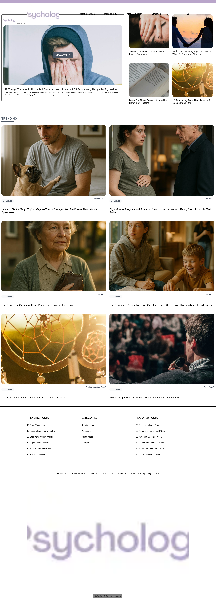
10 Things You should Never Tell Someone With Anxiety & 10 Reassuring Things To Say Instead (61, 89)
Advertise (94, 473)
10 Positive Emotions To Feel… (41, 431)
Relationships (87, 14)
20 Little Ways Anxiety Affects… (41, 437)
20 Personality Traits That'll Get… (151, 431)
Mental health (134, 14)
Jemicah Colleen (99, 199)
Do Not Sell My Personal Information (108, 596)
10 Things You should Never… (149, 454)
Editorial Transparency (141, 473)
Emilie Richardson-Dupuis (96, 387)
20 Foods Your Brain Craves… (149, 425)
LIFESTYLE (8, 201)
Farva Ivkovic (209, 387)
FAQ (158, 473)
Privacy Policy (78, 473)
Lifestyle (157, 14)
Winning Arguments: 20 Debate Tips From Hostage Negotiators (145, 397)
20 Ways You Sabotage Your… (149, 437)
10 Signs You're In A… (37, 425)
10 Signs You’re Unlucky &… (40, 443)
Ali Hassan (210, 199)
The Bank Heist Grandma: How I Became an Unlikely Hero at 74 (37, 305)
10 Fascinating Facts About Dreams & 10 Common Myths (33, 397)
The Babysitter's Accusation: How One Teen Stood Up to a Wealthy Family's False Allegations (161, 305)
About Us (122, 473)
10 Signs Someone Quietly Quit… (151, 443)
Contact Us (108, 473)
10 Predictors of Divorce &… (39, 454)
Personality (110, 14)
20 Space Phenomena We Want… (151, 449)
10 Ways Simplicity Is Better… (40, 449)
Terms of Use (61, 473)
